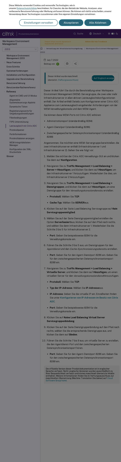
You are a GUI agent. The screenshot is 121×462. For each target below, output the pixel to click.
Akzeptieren (71, 22)
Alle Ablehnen (97, 22)
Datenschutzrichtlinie (27, 8)
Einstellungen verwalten (38, 22)
